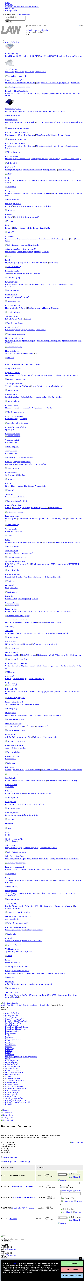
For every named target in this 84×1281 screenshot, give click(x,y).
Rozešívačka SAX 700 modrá (23, 1208)
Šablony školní (10, 895)
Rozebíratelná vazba (12, 553)
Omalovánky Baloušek (13, 941)
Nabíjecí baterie (47, 542)
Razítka (35, 599)
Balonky (15, 997)
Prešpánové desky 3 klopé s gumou (49, 341)
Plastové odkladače (33, 375)
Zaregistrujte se (24, 14)
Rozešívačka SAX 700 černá (22, 1187)
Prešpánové (18, 297)
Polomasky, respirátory (13, 815)
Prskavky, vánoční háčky (34, 930)
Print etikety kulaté (42, 122)
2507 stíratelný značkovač (44, 880)
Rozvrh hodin (40, 973)
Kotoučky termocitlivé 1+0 (65, 93)
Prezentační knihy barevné (54, 386)
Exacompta (23, 419)
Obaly (37, 353)
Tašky (37, 704)
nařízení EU (15, 1264)
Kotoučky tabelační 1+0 (24, 93)
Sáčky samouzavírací (19, 737)
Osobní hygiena (10, 642)
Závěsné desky (10, 375)
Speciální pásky (10, 778)
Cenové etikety (55, 122)
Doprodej (8, 1104)
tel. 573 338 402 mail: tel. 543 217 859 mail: (8, 1248)
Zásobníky (9, 631)
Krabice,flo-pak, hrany (19, 748)
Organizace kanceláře (12, 373)
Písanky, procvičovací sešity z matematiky (64, 859)
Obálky (7, 178)
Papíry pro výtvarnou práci (14, 867)
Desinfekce (74, 655)
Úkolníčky (62, 973)
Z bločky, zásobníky (50, 170)
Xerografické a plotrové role (15, 80)
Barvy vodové (48, 906)
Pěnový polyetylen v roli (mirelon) (48, 692)
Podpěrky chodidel (24, 519)
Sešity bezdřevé (32, 859)
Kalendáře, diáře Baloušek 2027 (16, 1100)
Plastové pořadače (11, 308)
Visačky (49, 408)
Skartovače (9, 494)
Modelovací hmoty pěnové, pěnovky (18, 916)
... (81, 56)
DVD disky (17, 508)
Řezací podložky (26, 228)
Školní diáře (9, 982)
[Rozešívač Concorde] (9, 1157)
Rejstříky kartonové (28, 330)
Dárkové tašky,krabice (13, 756)
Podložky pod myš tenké (40, 519)
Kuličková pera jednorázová (15, 193)
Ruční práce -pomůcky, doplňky (16, 927)
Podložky (19, 353)
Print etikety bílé (29, 122)
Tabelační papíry (11, 69)
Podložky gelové (11, 519)
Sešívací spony (10, 252)
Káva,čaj (8, 679)
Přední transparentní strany (40, 564)
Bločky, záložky (10, 167)
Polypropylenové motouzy (38, 715)
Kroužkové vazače (26, 553)
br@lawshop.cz (10, 1255)
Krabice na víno (10, 759)
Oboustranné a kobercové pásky (35, 780)
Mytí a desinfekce (11, 652)
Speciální (37, 206)
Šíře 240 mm (19, 72)
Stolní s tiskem (10, 486)
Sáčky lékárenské (23, 704)
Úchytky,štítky (41, 330)
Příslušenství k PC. (55, 508)
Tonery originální (11, 451)
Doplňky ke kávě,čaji (20, 679)
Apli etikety (66, 122)
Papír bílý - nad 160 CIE (47, 56)
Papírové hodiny (51, 973)
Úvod (3, 1005)
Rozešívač (13, 1219)
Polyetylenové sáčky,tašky (14, 734)
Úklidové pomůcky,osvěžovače (16, 663)
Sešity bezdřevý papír (31, 848)
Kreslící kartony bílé (62, 869)
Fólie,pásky (29, 464)
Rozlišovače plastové (12, 330)
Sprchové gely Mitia (51, 644)
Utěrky (7, 531)
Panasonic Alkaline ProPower (30, 542)
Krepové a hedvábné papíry (43, 869)
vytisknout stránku (11, 1003)
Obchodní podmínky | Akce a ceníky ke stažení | (22, 7)
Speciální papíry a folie (13, 109)
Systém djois (9, 430)
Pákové (16, 228)
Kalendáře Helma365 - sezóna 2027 (17, 1102)
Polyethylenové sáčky (50, 737)
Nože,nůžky (9, 236)
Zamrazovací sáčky (42, 726)
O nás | (7, 3)
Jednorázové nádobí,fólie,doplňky (17, 620)
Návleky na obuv (11, 835)
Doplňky (23, 497)
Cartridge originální (12, 440)
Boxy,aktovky (29, 353)
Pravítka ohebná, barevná (48, 893)
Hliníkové (41, 622)
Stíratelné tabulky (11, 893)
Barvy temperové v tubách (64, 906)
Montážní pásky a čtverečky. (37, 284)
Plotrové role (75, 83)
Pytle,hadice (37, 737)
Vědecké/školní (40, 486)
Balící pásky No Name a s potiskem (53, 770)
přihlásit (8, 22)
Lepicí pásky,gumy (11, 282)
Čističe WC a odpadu (28, 655)
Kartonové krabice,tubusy (14, 745)
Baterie (7, 540)
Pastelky (8, 906)
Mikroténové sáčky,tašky (13, 724)
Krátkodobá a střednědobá (14, 364)
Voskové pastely (18, 906)
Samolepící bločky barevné (32, 170)
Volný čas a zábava (11, 992)
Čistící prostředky (11, 529)
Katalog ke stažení (11, 11)
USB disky (26, 508)
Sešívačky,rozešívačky (13, 204)
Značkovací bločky (64, 170)
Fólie (7, 588)
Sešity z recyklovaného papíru (15, 859)
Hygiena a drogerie (11, 603)
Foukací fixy (29, 906)
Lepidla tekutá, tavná (27, 262)
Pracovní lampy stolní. (58, 519)
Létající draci (27, 951)
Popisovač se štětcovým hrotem (23, 880)
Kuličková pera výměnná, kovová (62, 193)
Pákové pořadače (11, 295)
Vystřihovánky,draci (12, 949)
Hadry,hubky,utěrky (22, 666)
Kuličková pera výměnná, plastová (38, 193)
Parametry (4, 1009)
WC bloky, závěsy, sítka (67, 666)
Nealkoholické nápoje (36, 679)
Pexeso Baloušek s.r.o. (13, 962)
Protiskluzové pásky (70, 780)
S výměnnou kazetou (33, 273)
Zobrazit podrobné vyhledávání (37, 30)
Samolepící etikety (11, 120)
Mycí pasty (27, 644)
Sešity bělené (43, 859)
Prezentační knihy (37, 386)
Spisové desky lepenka (13, 341)
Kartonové (9, 297)
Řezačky (8, 225)
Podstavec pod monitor (75, 519)
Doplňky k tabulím (54, 397)
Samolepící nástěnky (12, 397)
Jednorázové (29, 793)
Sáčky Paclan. (30, 726)
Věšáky (59, 577)
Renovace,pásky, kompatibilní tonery (18, 462)
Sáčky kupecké (10, 704)
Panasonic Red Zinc (12, 542)
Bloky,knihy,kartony (12, 156)
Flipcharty (8, 408)
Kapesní (31, 486)
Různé (68, 135)
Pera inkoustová (59, 880)
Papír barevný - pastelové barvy (68, 56)
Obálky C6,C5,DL (11, 180)
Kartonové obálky (67, 180)
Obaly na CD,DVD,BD (39, 508)
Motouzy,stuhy (10, 713)
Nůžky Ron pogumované (60, 239)
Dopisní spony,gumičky (25, 252)
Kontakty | (9, 5)
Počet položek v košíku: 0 (35, 33)
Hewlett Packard (11, 442)
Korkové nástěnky (27, 397)
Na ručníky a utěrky (12, 633)
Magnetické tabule (41, 397)
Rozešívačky (46, 206)
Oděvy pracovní (10, 802)
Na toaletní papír (26, 633)
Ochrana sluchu (32, 815)
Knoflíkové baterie (60, 542)
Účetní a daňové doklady (26, 135)
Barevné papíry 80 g (12, 869)
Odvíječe (8, 770)
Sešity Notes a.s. (11, 845)
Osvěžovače (9, 666)
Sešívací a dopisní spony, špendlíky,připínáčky (21, 249)
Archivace (8, 362)
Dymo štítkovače (11, 472)
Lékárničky (9, 823)
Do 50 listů (18, 206)
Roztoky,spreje (16, 531)
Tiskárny (22, 475)
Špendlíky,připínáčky (41, 252)
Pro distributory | (11, 9)
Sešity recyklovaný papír (13, 848)
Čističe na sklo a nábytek (45, 655)
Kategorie (4, 1007)
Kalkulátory (9, 483)
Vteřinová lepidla (42, 262)
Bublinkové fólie (67, 692)
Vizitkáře (8, 386)
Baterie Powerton (74, 542)
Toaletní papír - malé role (62, 611)
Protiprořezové (45, 793)
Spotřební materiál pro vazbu (15, 561)
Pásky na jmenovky (38, 408)
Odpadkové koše (36, 666)
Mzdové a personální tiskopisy (46, 135)
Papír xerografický (11, 53)
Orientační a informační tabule (15, 427)
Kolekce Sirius (25, 804)
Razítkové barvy (11, 599)
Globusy (35, 893)
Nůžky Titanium (44, 239)
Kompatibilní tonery (41, 464)
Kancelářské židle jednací (32, 577)
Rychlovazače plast (28, 341)
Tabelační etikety (77, 122)
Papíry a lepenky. (11, 692)
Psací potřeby (10, 191)
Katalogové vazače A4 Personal (39, 308)
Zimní (37, 793)
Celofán (8, 737)
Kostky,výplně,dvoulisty (39, 159)
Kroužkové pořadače (12, 305)
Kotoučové (9, 228)
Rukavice (8, 791)
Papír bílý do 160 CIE (30, 56)
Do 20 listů (9, 206)
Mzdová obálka (40, 72)
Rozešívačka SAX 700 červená (24, 1197)
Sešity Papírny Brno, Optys (14, 856)
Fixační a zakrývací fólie (26, 692)
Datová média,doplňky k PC (15, 505)
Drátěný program (72, 375)
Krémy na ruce (37, 644)
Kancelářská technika (12, 434)
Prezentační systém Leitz (22, 408)
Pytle (32, 704)
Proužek (16, 497)
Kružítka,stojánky (24, 893)
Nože (72, 239)
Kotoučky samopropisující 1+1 (44, 93)
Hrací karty (9, 995)
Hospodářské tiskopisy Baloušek (16, 132)
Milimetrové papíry (34, 111)
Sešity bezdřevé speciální (48, 848)
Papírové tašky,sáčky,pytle (14, 702)
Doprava (61, 135)
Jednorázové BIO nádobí (21, 622)
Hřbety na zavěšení (23, 564)
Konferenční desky (11, 419)
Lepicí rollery (53, 262)
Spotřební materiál (11, 475)
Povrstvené (20, 793)
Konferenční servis (11, 405)
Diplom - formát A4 (27, 973)
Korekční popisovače (73, 880)
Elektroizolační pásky (54, 780)
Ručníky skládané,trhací (28, 611)
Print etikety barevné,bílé (13, 122)
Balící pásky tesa (18, 770)
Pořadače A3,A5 (11, 319)
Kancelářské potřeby (12, 42)
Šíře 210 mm (9, 72)
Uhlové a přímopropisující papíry (53, 111)
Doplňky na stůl (59, 375)
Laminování (9, 585)
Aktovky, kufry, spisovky (14, 416)
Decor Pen (9, 882)
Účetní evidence (10, 135)
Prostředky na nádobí (12, 655)
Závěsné (28, 319)
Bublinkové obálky (53, 180)
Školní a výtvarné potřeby (14, 839)
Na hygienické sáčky (63, 633)
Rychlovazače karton (69, 341)
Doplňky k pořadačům (13, 327)
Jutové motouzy (22, 715)
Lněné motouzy (10, 715)
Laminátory (14, 588)
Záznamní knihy (54, 159)
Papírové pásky (63, 284)
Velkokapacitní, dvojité (31, 217)
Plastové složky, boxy (12, 351)
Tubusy (7, 748)
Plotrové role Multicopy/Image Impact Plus (20, 83)
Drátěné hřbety (10, 564)
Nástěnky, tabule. (11, 394)
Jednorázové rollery (18, 273)
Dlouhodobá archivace (32, 364)
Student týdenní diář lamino (28, 984)
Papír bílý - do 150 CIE (13, 56)
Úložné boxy (21, 375)
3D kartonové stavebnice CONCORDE (42, 995)
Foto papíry (22, 111)
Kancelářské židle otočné (14, 577)
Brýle (24, 815)
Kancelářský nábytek (12, 574)
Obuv (7, 832)
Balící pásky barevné (32, 770)
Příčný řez (8, 497)
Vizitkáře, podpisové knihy (14, 384)
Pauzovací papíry (11, 111)
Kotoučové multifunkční (41, 228)
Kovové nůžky (10, 239)
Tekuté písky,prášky (62, 655)
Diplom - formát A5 (12, 973)
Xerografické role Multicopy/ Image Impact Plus (52, 83)
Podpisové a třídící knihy (21, 386)
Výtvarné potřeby (11, 903)
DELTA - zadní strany (58, 564)
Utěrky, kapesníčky (12, 611)
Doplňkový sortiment (53, 622)
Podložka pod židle (49, 577)
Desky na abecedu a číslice (67, 893)
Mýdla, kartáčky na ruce (13, 644)
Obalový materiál (11, 683)
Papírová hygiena (11, 609)
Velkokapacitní (28, 206)
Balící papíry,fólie (11, 689)
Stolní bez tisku (22, 486)
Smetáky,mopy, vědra (50, 666)
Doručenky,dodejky (38, 180)
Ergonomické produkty (13, 516)
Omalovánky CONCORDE (32, 941)
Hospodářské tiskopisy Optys (15, 143)
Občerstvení (9, 676)
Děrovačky (9, 214)
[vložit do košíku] (75, 1174)
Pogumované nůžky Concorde (27, 239)
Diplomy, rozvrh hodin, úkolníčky (17, 971)
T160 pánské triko (38, 804)
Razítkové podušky (24, 599)
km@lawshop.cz (10, 1249)
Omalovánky (9, 938)
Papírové (34, 622)
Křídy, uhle (38, 906)
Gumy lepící (52, 284)
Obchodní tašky (24, 180)
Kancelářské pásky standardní (15, 284)
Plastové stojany (46, 375)
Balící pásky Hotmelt (74, 770)
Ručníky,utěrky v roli (45, 611)
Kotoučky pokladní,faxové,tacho (16, 91)
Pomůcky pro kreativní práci (15, 930)
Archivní (21, 319)
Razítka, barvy (10, 596)
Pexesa (7, 960)
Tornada (8, 880)
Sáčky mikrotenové (12, 726)
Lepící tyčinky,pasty (12, 262)
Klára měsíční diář (11, 984)
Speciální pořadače (11, 316)
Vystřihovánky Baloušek (13, 951)
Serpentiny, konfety (21, 995)
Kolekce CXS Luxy (12, 804)
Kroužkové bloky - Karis (70, 159)
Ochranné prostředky (12, 813)
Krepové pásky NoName (14, 780)
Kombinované (10, 793)
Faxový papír (9, 93)
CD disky (8, 508)
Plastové (26, 297)
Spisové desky (10, 353)
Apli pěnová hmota (11, 919)
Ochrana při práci (11, 785)
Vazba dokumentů (11, 551)
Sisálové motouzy (55, 715)
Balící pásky (9, 767)
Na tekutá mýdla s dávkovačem (44, 633)
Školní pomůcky (11, 891)
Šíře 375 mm (29, 72)
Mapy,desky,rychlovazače (14, 338)
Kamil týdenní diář (45, 984)
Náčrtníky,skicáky (27, 869)
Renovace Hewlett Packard (14, 464)
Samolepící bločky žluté (13, 170)
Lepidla (7, 260)
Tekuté (7, 273)
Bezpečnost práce (72, 146)
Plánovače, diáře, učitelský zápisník (17, 159)
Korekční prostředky (12, 271)
